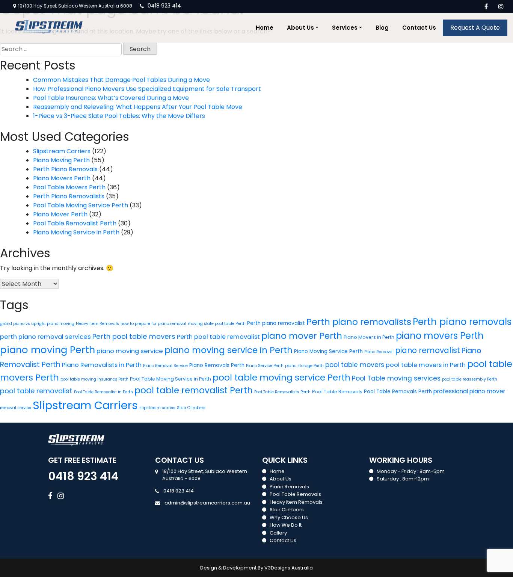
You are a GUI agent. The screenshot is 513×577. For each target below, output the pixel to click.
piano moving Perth (47, 349)
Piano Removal (379, 352)
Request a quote (475, 27)
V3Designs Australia (288, 567)
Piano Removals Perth (216, 365)
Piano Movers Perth (62, 178)
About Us (300, 28)
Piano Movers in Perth (369, 337)
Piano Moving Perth (61, 160)
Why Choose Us (289, 517)
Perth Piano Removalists (68, 196)
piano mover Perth (301, 336)
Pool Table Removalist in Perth (103, 392)
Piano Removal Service (165, 366)
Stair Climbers (191, 408)
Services (345, 28)
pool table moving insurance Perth (94, 379)
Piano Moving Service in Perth (76, 232)
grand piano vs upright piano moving (37, 323)
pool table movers (354, 364)
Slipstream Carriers (62, 151)
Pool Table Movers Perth (69, 187)
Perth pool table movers (133, 336)
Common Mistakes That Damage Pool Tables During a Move (121, 80)
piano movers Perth (440, 335)
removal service (15, 408)
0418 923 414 (164, 5)
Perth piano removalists (358, 322)
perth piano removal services (45, 336)
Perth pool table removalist (218, 336)
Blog (382, 28)
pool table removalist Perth (193, 390)
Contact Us (419, 28)
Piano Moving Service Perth (328, 351)
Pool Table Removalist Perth (74, 223)
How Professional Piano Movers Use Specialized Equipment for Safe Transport (147, 89)
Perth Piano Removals (65, 169)
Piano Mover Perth (60, 214)
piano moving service (130, 351)
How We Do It (286, 525)
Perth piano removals (462, 321)
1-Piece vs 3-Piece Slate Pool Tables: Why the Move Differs (119, 116)
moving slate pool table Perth (217, 323)
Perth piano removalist (276, 323)
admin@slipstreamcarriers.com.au (207, 502)
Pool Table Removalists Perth (282, 392)
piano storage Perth (304, 366)
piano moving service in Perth (228, 350)
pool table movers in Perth (426, 365)
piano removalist (427, 350)
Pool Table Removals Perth (398, 391)
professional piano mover (469, 391)
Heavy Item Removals (97, 323)
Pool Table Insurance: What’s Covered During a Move (111, 98)
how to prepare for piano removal (153, 323)
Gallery (278, 532)
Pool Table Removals (337, 391)
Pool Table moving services (396, 378)
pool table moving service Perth (281, 377)
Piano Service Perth (265, 366)
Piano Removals (289, 486)
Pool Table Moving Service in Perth (170, 379)
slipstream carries (157, 408)
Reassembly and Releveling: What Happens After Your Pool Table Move (137, 107)
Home (264, 28)
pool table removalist (36, 391)
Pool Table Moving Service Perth (80, 205)
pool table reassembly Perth (469, 379)
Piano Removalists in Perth (102, 365)
